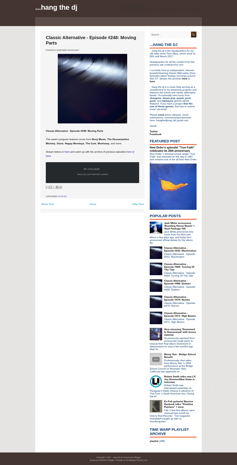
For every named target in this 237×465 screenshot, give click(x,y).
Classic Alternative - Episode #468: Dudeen (177, 282)
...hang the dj (56, 7)
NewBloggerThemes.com (136, 460)
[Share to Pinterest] (60, 187)
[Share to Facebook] (57, 187)
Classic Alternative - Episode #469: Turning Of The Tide (179, 267)
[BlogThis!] (50, 187)
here (67, 151)
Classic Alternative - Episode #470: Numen (177, 298)
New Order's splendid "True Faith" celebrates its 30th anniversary (172, 149)
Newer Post (47, 204)
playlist (62, 196)
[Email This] (47, 187)
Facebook (156, 134)
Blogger (137, 457)
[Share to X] (54, 187)
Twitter (154, 131)
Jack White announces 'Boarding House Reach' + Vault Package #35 (179, 226)
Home (93, 204)
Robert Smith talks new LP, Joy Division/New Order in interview (180, 379)
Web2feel (103, 460)
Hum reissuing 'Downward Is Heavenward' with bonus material (180, 332)
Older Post (138, 204)
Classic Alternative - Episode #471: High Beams (180, 314)
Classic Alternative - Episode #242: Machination (180, 249)
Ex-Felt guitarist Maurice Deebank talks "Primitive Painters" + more (178, 404)
